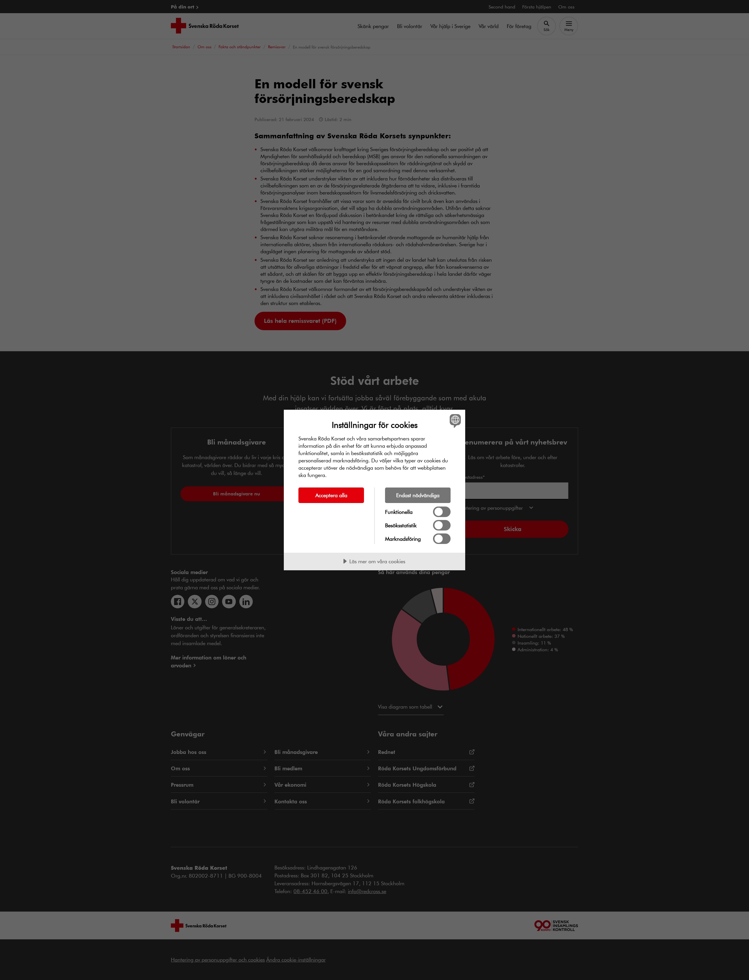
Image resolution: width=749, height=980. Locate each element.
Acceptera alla (331, 495)
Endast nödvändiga (417, 495)
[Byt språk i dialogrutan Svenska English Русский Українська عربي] (454, 421)
